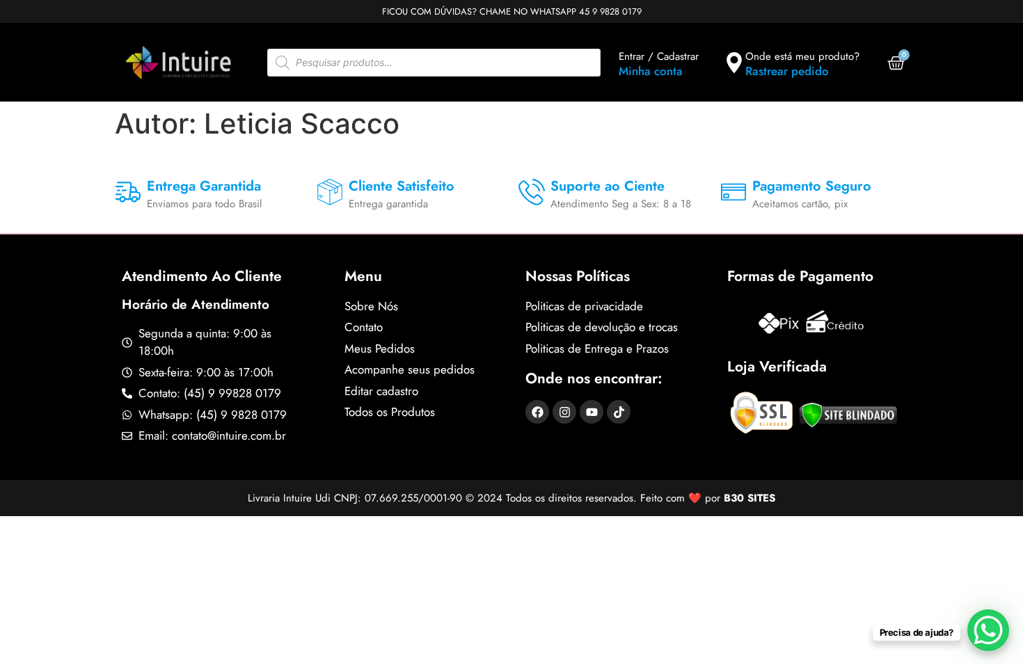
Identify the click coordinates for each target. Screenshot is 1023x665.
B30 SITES (749, 498)
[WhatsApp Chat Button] (988, 630)
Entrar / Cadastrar (659, 56)
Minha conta (651, 71)
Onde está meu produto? (802, 56)
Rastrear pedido (787, 71)
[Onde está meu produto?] (734, 62)
